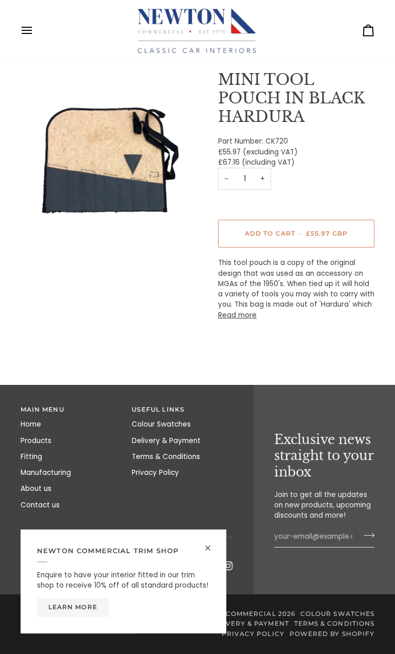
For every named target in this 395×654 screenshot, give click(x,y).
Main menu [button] (42, 409)
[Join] (365, 535)
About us (36, 488)
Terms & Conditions (166, 457)
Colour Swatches (161, 424)
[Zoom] (109, 159)
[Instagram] (228, 566)
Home (31, 424)
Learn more (72, 607)
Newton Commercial (233, 613)
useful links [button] (158, 409)
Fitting (31, 457)
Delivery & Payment (166, 441)
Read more (237, 315)
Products (36, 441)
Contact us (40, 505)
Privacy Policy (155, 473)
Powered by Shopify (332, 634)
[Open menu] (36, 30)
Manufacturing (46, 473)
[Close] (212, 543)
